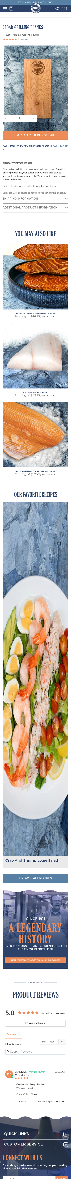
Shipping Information (20, 199)
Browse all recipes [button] (35, 878)
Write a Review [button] (37, 1023)
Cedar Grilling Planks (27, 1094)
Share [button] (24, 1101)
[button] (35, 960)
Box (64, 8)
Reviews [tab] (11, 1034)
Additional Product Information (30, 207)
